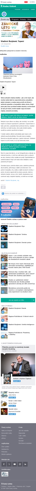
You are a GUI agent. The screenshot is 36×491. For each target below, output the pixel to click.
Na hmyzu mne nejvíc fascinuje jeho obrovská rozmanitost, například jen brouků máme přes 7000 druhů (21, 265)
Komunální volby (7, 433)
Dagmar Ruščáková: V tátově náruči (21, 316)
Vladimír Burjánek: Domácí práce (20, 242)
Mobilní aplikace (6, 454)
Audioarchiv (25, 9)
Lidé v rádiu (22, 435)
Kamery (33, 9)
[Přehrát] (3, 87)
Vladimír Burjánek (10, 180)
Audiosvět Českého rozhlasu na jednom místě (14, 219)
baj (18, 180)
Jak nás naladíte (24, 430)
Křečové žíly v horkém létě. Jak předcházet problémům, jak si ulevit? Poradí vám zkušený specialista (21, 273)
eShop (4, 438)
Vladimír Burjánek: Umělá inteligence (21, 324)
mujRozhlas (4, 199)
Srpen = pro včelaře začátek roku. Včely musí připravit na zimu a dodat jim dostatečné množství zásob (21, 257)
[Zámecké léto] (18, 29)
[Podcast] (1, 93)
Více (29, 19)
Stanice (4, 435)
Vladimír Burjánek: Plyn (17, 226)
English (28, 486)
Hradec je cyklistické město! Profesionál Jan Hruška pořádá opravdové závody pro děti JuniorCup (22, 282)
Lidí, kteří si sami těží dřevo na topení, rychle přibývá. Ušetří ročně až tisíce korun (17, 116)
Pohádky (5, 208)
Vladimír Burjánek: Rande (17, 308)
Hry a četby (6, 204)
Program (17, 9)
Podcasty (4, 452)
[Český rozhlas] (6, 2)
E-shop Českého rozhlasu (12, 343)
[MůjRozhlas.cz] (3, 54)
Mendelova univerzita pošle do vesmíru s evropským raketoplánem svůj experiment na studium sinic (21, 290)
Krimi (15, 204)
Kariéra (21, 438)
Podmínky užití (21, 486)
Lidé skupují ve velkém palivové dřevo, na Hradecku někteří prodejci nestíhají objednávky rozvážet (16, 147)
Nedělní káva (5, 46)
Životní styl (5, 19)
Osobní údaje (11, 486)
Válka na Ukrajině (7, 430)
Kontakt (21, 441)
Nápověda (22, 433)
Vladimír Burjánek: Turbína (18, 234)
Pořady (23, 19)
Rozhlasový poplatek (25, 443)
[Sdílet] (4, 93)
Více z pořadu (7, 306)
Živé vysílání (6, 211)
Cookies (3, 486)
